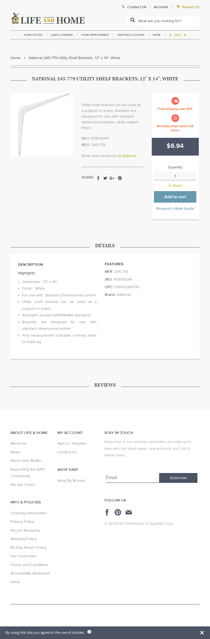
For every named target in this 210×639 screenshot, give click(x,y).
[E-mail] (129, 512)
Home (15, 58)
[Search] (132, 20)
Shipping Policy (23, 538)
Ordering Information (28, 513)
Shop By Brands (71, 480)
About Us (18, 443)
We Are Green (22, 484)
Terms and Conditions (29, 564)
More (157, 35)
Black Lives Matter (26, 460)
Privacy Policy (22, 521)
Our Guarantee (23, 556)
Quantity (175, 167)
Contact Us (67, 452)
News (15, 452)
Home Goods (33, 35)
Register (79, 443)
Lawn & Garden (62, 35)
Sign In (63, 443)
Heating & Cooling (131, 35)
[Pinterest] (118, 512)
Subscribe (178, 477)
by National (126, 155)
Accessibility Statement (30, 573)
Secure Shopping (25, 530)
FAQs (15, 582)
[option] (41, 125)
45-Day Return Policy (28, 547)
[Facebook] (107, 512)
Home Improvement (95, 35)
